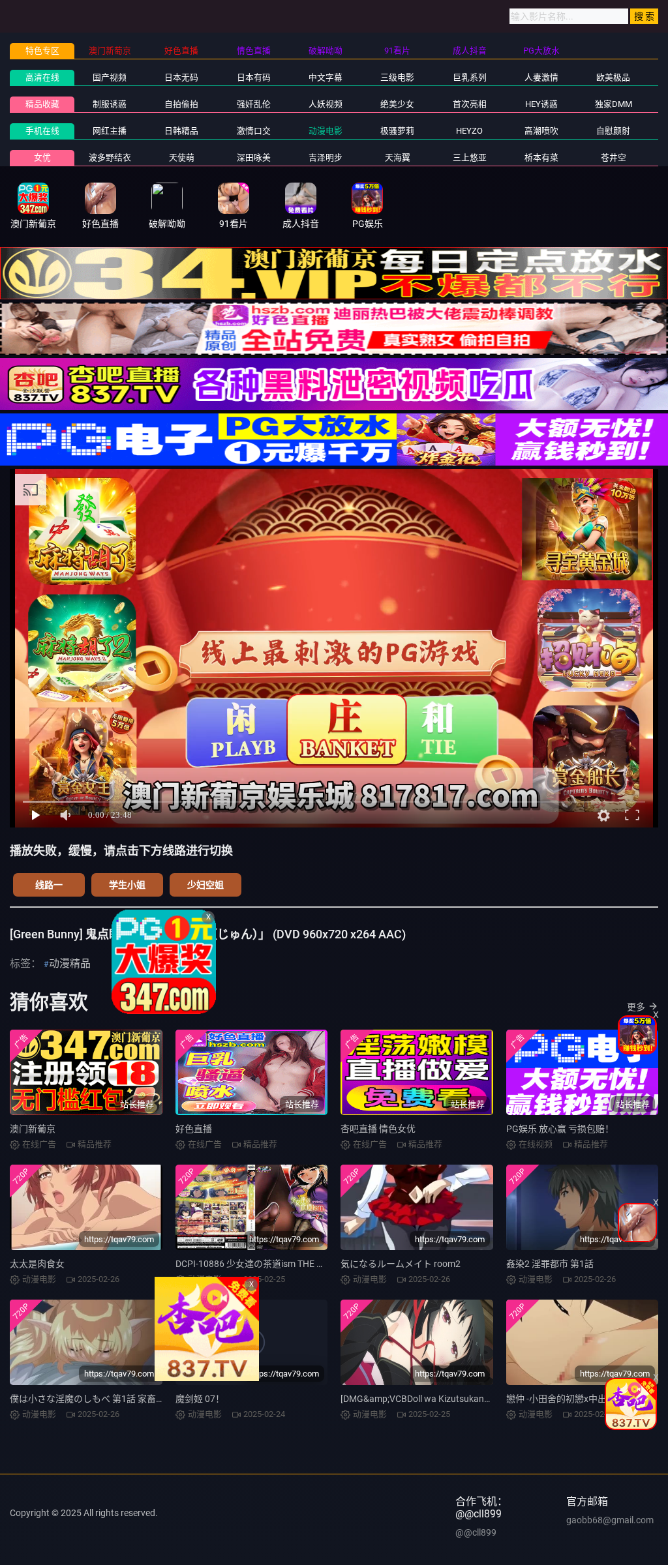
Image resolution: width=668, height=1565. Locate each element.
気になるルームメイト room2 (401, 1264)
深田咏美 (254, 157)
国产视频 (110, 77)
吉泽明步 (325, 157)
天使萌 (181, 157)
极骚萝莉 (397, 131)
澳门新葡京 (32, 1129)
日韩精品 (181, 131)
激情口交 (254, 131)
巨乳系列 (470, 77)
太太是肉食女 (37, 1264)
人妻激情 (541, 77)
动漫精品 (70, 963)
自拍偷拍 (181, 104)
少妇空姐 (205, 885)
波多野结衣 (110, 157)
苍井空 (613, 157)
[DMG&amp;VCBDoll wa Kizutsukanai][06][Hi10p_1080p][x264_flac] (477, 1399)
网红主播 (110, 131)
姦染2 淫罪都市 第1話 (550, 1264)
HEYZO (469, 131)
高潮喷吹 (541, 131)
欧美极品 (613, 77)
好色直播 (193, 1129)
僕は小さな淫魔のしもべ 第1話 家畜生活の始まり (110, 1399)
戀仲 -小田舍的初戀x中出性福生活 (574, 1399)
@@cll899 (475, 1532)
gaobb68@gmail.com (610, 1520)
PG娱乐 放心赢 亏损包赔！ (560, 1129)
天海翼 (397, 157)
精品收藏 (42, 104)
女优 (42, 157)
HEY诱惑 (541, 104)
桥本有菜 (541, 157)
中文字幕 (325, 77)
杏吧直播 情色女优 (378, 1129)
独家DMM (613, 104)
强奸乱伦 (254, 104)
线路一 (49, 885)
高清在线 (42, 77)
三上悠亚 (470, 157)
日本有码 (254, 77)
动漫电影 (325, 131)
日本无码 (181, 77)
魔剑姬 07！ (199, 1399)
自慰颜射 (613, 131)
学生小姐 (127, 885)
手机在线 (42, 131)
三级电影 (397, 77)
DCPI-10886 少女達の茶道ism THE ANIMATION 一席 (280, 1264)
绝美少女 (397, 104)
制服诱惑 (110, 104)
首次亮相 (470, 104)
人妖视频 (325, 104)
